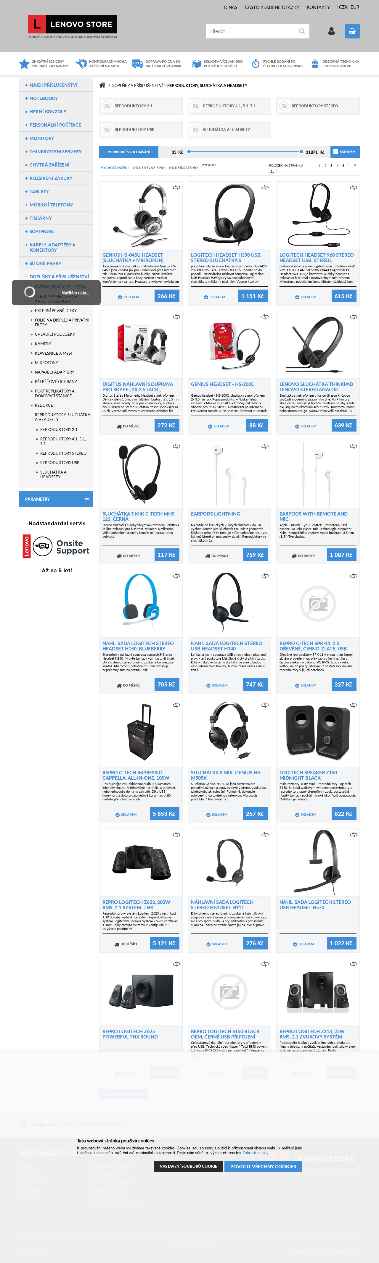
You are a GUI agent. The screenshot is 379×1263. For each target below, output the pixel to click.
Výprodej (210, 165)
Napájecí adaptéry (54, 372)
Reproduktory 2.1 (59, 429)
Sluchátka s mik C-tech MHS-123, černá (139, 516)
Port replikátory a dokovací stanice (55, 393)
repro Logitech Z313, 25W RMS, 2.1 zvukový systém (312, 1033)
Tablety (39, 191)
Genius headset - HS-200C (222, 384)
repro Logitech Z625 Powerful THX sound (130, 1033)
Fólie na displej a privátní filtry (62, 322)
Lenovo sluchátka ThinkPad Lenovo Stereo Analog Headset (316, 389)
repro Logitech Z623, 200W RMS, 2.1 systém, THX (136, 904)
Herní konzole (48, 111)
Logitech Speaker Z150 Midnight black (308, 775)
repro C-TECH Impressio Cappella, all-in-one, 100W (135, 775)
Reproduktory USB (59, 462)
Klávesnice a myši (53, 353)
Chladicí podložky (55, 334)
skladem (340, 152)
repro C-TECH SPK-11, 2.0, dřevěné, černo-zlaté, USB (313, 645)
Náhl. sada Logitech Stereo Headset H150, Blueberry (138, 645)
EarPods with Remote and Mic (314, 516)
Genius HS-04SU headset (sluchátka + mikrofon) (132, 257)
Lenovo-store (72, 26)
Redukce (44, 405)
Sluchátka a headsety (53, 474)
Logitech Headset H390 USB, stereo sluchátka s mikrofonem (226, 260)
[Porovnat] (176, 187)
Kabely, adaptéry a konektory (52, 247)
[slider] (189, 151)
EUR (355, 6)
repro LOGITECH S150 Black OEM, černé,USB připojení (225, 1033)
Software (42, 231)
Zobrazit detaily (256, 1152)
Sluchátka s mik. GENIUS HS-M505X (226, 775)
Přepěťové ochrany (56, 381)
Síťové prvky (46, 263)
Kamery (43, 343)
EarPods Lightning (215, 513)
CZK (343, 6)
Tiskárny (41, 218)
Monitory (42, 138)
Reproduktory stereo (63, 453)
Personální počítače (55, 124)
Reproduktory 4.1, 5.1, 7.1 (63, 441)
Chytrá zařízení (50, 164)
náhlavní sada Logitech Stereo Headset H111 (222, 904)
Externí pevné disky (56, 310)
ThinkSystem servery (56, 151)
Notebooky (44, 98)
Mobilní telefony (51, 204)
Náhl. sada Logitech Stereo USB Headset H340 (226, 645)
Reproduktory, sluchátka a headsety (62, 417)
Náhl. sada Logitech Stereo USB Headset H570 (315, 904)
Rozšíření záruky (51, 178)
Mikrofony (46, 362)
